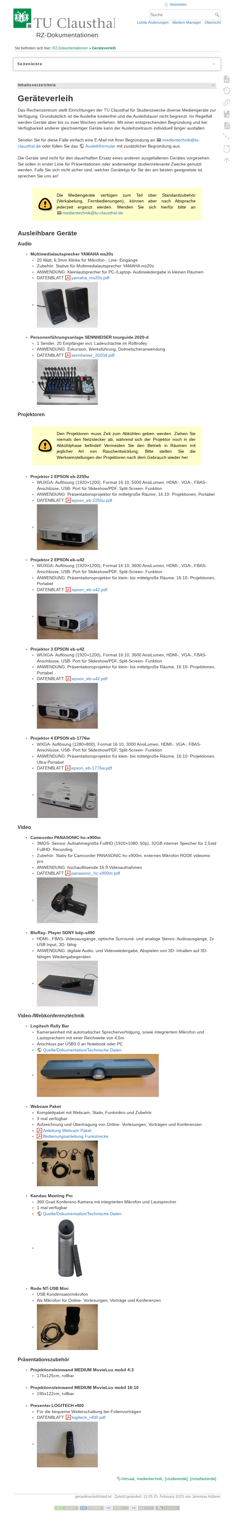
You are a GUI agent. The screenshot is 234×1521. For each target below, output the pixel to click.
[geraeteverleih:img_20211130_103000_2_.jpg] (98, 1075)
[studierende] (176, 1478)
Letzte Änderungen (153, 22)
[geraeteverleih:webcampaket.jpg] (67, 1162)
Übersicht (213, 22)
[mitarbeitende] (203, 1478)
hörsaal (128, 1478)
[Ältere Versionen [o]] (227, 90)
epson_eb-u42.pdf (89, 589)
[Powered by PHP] (92, 1508)
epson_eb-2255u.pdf (92, 500)
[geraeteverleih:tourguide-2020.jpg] (67, 381)
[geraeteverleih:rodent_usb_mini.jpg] (67, 1326)
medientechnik (149, 1478)
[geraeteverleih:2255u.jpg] (67, 526)
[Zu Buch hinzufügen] (227, 114)
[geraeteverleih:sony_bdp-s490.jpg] (67, 983)
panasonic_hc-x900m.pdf (95, 873)
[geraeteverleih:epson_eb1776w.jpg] (67, 794)
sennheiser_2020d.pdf (93, 355)
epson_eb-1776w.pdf (91, 768)
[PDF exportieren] (227, 125)
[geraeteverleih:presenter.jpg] (67, 1443)
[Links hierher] (227, 102)
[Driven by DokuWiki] (167, 1508)
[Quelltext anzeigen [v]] (227, 79)
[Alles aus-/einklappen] (227, 137)
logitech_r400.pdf (88, 1417)
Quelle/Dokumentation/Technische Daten (82, 1050)
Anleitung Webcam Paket (67, 1130)
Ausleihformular (100, 146)
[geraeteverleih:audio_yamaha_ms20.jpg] (67, 304)
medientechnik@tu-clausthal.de (92, 212)
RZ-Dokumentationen (70, 48)
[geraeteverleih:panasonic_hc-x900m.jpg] (67, 900)
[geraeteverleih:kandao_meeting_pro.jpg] (67, 1247)
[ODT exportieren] (227, 148)
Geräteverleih (104, 48)
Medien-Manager (186, 22)
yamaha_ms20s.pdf (90, 277)
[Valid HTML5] (117, 1508)
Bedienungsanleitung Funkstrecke (75, 1136)
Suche (218, 14)
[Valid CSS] (142, 1508)
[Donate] (66, 1508)
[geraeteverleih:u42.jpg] (67, 616)
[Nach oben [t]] (227, 160)
